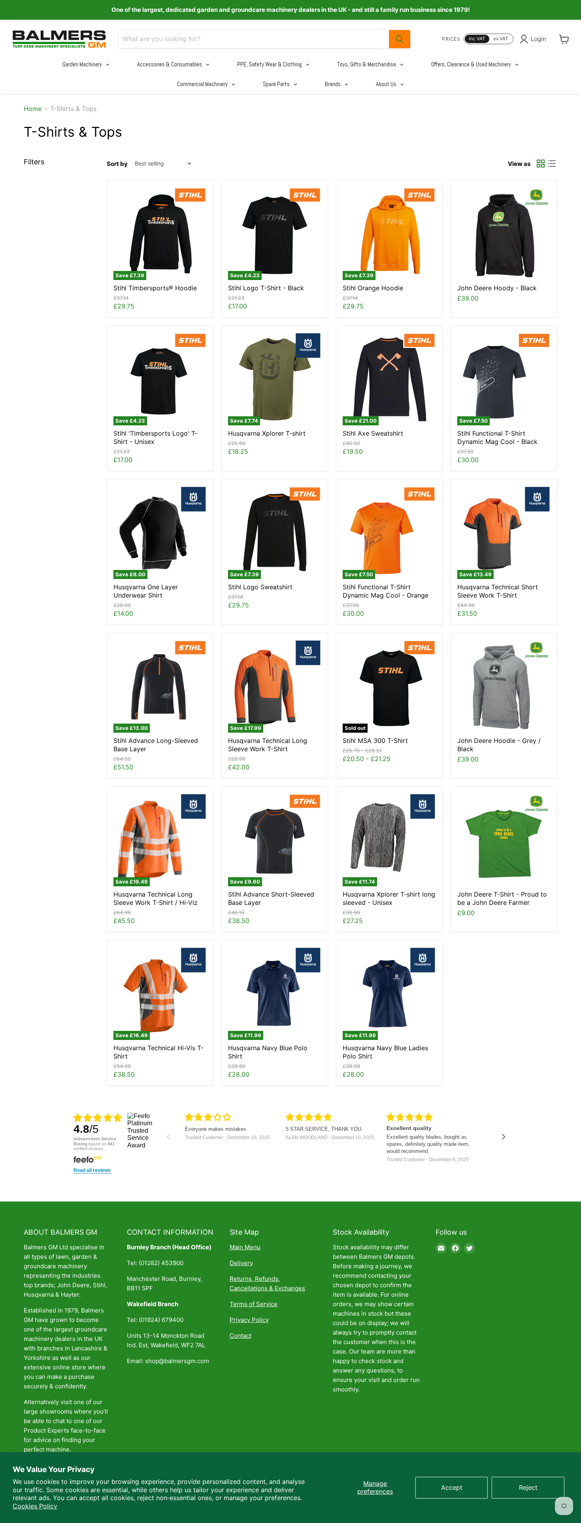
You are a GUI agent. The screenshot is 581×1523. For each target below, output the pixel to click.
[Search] (399, 39)
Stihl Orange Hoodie (373, 288)
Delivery (241, 1263)
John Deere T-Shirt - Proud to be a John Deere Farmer (502, 898)
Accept (451, 1487)
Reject (528, 1487)
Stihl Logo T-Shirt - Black (266, 288)
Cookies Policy (35, 1506)
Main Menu (245, 1247)
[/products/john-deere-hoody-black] (504, 233)
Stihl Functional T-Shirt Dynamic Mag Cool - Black (497, 437)
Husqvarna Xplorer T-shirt (267, 433)
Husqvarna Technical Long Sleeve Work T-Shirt (267, 745)
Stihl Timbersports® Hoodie (155, 288)
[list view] (551, 163)
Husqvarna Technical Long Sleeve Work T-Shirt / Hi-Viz (155, 898)
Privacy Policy (249, 1320)
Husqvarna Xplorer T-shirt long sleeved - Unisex (389, 898)
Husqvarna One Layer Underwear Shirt (145, 591)
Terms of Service (253, 1304)
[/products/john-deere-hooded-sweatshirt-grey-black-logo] (504, 686)
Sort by (117, 163)
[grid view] (540, 163)
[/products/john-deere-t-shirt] (504, 839)
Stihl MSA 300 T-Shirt (375, 741)
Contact (240, 1335)
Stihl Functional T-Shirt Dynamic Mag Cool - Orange (385, 591)
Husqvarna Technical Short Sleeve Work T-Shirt (497, 591)
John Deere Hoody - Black (497, 288)
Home (33, 108)
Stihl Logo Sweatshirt (260, 587)
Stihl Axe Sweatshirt (373, 433)
